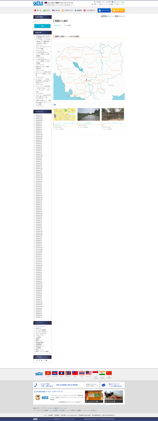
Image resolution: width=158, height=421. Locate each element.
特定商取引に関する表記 (85, 415)
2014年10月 (39, 306)
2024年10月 (39, 138)
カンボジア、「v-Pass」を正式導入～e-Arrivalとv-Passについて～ (43, 80)
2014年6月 (39, 313)
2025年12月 (39, 117)
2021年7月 (39, 183)
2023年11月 (39, 154)
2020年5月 (39, 206)
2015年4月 (39, 296)
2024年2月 (39, 151)
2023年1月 (39, 167)
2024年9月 (39, 140)
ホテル (56, 10)
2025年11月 (39, 118)
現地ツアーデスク (120, 4)
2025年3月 (39, 129)
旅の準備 (94, 4)
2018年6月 (39, 240)
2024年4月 (39, 147)
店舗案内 (79, 410)
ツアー (47, 10)
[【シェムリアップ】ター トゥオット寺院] (113, 114)
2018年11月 (39, 233)
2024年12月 (39, 134)
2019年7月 (39, 220)
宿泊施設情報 (39, 342)
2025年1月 (39, 133)
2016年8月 (39, 269)
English (123, 2)
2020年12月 (39, 195)
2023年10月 (39, 156)
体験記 (38, 339)
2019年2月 (39, 228)
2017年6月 (39, 258)
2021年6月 (39, 185)
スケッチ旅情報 (109, 4)
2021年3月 (39, 190)
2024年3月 (39, 149)
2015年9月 (39, 288)
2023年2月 (39, 165)
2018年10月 (39, 235)
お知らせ (101, 4)
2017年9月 (39, 253)
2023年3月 (39, 163)
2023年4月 (39, 161)
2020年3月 (39, 210)
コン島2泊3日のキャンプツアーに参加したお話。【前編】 (43, 61)
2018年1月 (39, 245)
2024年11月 (39, 136)
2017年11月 (39, 249)
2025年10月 (39, 120)
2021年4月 (39, 188)
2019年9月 (39, 217)
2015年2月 (39, 299)
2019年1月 (39, 229)
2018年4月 (39, 244)
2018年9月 (39, 236)
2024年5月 (39, 145)
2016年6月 (39, 272)
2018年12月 (39, 231)
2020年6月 (39, 204)
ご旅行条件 (63, 415)
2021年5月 (39, 186)
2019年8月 (39, 219)
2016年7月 (39, 270)
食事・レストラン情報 (42, 351)
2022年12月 (39, 168)
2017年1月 (39, 263)
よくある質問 (107, 2)
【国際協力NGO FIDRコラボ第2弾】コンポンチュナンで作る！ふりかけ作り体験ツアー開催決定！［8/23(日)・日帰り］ (43, 39)
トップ (45, 415)
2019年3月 (39, 226)
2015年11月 (39, 285)
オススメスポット (41, 326)
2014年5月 (39, 315)
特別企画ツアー (40, 346)
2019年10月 (39, 215)
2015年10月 (39, 287)
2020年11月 (39, 197)
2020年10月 (39, 199)
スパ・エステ (63, 408)
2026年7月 (39, 115)
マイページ (104, 10)
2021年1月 (39, 194)
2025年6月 (39, 124)
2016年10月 (39, 265)
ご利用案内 (98, 2)
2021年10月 (39, 177)
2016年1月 (39, 281)
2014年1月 (39, 317)
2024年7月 (39, 143)
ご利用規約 (56, 415)
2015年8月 (39, 290)
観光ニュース (39, 349)
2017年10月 (39, 251)
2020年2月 (39, 211)
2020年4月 (39, 208)
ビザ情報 (38, 337)
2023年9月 (39, 158)
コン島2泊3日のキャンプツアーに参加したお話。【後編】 (43, 54)
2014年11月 (39, 304)
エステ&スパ (89, 10)
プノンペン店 (111, 401)
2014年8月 (39, 310)
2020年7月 (39, 203)
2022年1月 (39, 172)
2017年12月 (39, 247)
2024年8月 (39, 142)
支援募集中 (39, 344)
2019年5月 (39, 224)
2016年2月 (39, 279)
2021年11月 (39, 176)
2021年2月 (39, 192)
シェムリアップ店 (93, 401)
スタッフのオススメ (41, 333)
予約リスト (118, 10)
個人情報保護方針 (96, 415)
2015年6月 (39, 294)
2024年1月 (39, 152)
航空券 (78, 10)
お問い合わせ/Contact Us (108, 415)
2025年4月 (39, 127)
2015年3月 (39, 297)
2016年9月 (39, 267)
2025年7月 (39, 122)
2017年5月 (39, 260)
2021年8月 (39, 181)
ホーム (37, 10)
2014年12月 (39, 303)
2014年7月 (39, 312)
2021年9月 (39, 179)
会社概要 (50, 415)
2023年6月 (39, 160)
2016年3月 (39, 278)
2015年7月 (39, 292)
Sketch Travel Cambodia (38, 3)
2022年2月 (39, 170)
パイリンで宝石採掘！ (85, 123)
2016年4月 (39, 276)
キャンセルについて (72, 415)
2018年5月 (39, 242)
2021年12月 (39, 174)
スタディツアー (40, 335)
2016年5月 (39, 274)
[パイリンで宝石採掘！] (89, 114)
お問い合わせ (116, 2)
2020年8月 (39, 201)
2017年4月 (39, 261)
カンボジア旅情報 (41, 330)
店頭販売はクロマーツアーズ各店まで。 (71, 402)
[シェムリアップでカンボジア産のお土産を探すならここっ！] (64, 114)
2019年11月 (39, 213)
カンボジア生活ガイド (42, 332)
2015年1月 (39, 301)
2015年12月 (39, 283)
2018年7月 (39, 238)
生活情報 (38, 348)
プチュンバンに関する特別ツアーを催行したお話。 (43, 73)
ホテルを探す (57, 25)
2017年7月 (39, 256)
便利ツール (39, 340)
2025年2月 (39, 131)
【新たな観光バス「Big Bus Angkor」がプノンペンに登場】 (43, 102)
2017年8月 (39, 254)
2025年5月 (39, 126)
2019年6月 (39, 222)
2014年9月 (39, 308)
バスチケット (67, 10)
